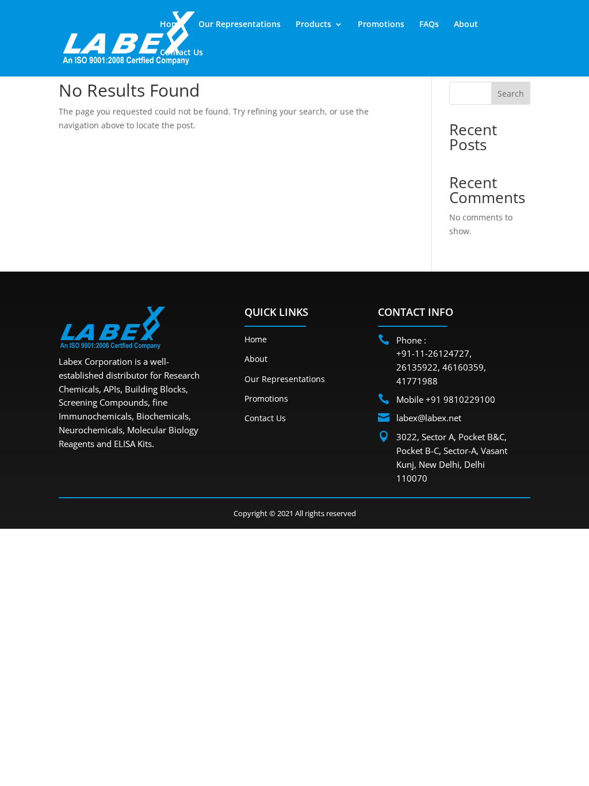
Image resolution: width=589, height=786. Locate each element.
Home (171, 24)
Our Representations (239, 24)
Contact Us (181, 53)
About (466, 24)
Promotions (381, 24)
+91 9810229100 (460, 399)
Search (511, 93)
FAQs (429, 24)
